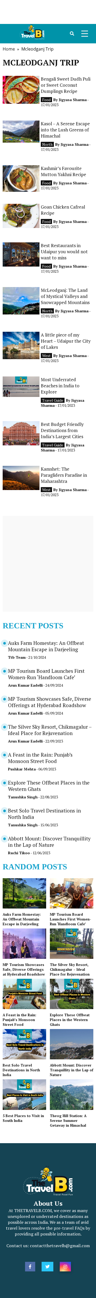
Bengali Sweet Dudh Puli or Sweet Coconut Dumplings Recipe (65, 85)
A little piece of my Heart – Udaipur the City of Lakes (66, 341)
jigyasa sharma (73, 99)
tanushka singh (23, 796)
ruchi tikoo (19, 852)
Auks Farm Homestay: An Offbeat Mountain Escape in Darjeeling (46, 646)
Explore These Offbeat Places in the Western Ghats (70, 1020)
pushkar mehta (22, 769)
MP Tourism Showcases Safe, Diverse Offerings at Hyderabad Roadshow (49, 702)
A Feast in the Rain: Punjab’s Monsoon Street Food (40, 758)
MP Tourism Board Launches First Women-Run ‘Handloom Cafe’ (46, 674)
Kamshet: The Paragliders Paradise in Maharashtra (64, 475)
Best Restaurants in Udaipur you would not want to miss (64, 251)
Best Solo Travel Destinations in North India (21, 1070)
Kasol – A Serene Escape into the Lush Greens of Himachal (65, 130)
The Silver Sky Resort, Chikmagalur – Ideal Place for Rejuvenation (49, 730)
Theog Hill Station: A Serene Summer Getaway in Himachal (68, 1120)
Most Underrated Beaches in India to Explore (60, 385)
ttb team (17, 657)
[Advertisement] (48, 12)
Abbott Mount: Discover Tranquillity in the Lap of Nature (49, 841)
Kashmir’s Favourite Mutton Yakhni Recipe (63, 171)
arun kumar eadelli (25, 685)
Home (9, 49)
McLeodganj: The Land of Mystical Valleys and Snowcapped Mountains (65, 296)
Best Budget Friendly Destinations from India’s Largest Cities (62, 430)
